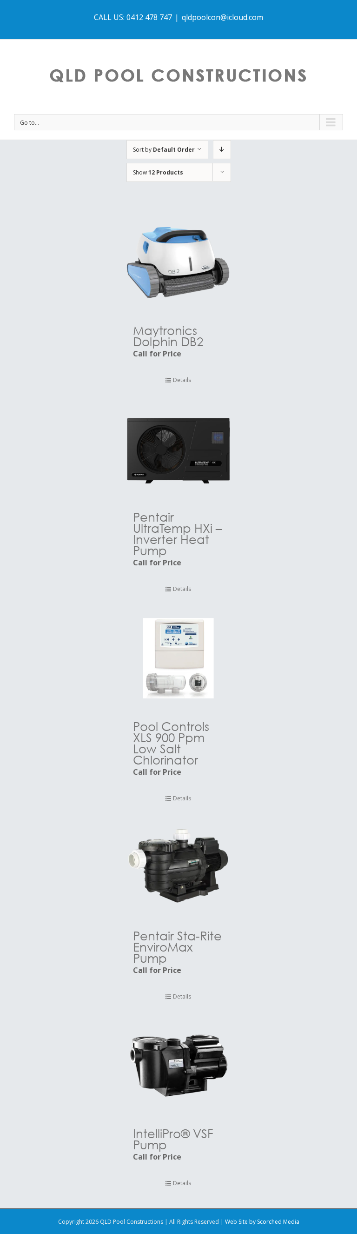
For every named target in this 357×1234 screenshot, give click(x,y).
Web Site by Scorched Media (262, 1222)
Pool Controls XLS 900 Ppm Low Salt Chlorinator (171, 742)
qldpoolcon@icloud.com (222, 17)
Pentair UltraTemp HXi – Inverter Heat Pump (177, 533)
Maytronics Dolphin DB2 (168, 335)
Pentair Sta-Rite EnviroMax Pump (177, 946)
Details (182, 380)
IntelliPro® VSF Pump (173, 1139)
